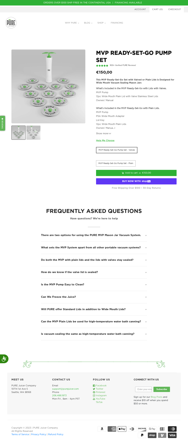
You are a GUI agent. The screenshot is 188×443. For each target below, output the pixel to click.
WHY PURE (71, 23)
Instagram (101, 395)
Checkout (174, 9)
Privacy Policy (39, 434)
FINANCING (117, 23)
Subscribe (161, 389)
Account (140, 9)
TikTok (99, 402)
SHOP (100, 23)
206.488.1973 (59, 395)
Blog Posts (156, 397)
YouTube (100, 399)
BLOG (87, 23)
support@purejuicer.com (65, 389)
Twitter (99, 389)
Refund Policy (55, 434)
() (157, 9)
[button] (2, 123)
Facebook (101, 386)
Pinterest (100, 392)
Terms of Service (20, 434)
